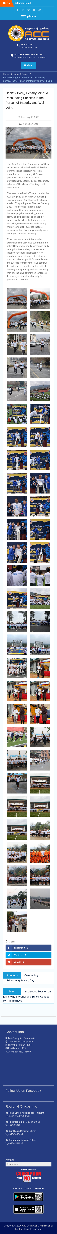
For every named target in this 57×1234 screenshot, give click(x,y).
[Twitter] (28, 10)
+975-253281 (15, 1125)
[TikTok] (39, 10)
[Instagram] (23, 10)
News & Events (30, 124)
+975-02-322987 (27, 44)
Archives (10, 1160)
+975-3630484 (15, 1134)
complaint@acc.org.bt (30, 47)
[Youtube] (34, 10)
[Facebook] (17, 10)
